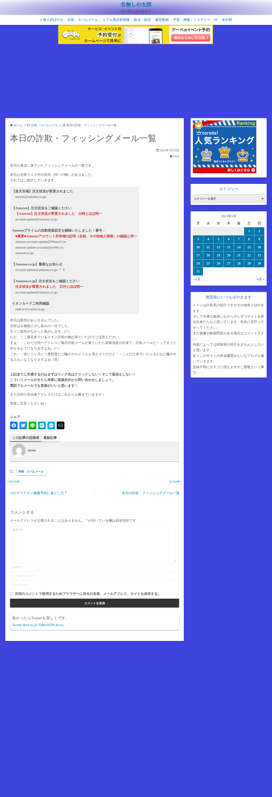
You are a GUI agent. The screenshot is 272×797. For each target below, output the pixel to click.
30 (259, 263)
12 (218, 247)
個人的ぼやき (53, 19)
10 (198, 247)
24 (198, 263)
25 (208, 263)
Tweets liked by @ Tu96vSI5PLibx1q (37, 625)
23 (259, 255)
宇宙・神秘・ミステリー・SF (195, 19)
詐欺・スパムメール (83, 19)
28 (239, 263)
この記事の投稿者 (25, 437)
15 (249, 247)
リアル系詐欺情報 (116, 19)
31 (198, 271)
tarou (176, 156)
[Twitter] (23, 425)
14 (239, 247)
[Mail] (60, 425)
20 (228, 255)
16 (259, 247)
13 (228, 247)
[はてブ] (42, 425)
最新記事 (50, 437)
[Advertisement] (136, 82)
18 (208, 255)
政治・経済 (142, 19)
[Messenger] (51, 425)
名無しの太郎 (136, 4)
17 (198, 255)
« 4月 (196, 279)
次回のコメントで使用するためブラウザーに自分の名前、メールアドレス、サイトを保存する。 (88, 593)
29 (249, 263)
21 (239, 255)
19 (218, 255)
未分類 (227, 19)
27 (228, 263)
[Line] (32, 425)
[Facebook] (14, 425)
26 (218, 263)
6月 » (261, 279)
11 (208, 247)
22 (249, 255)
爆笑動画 (162, 19)
